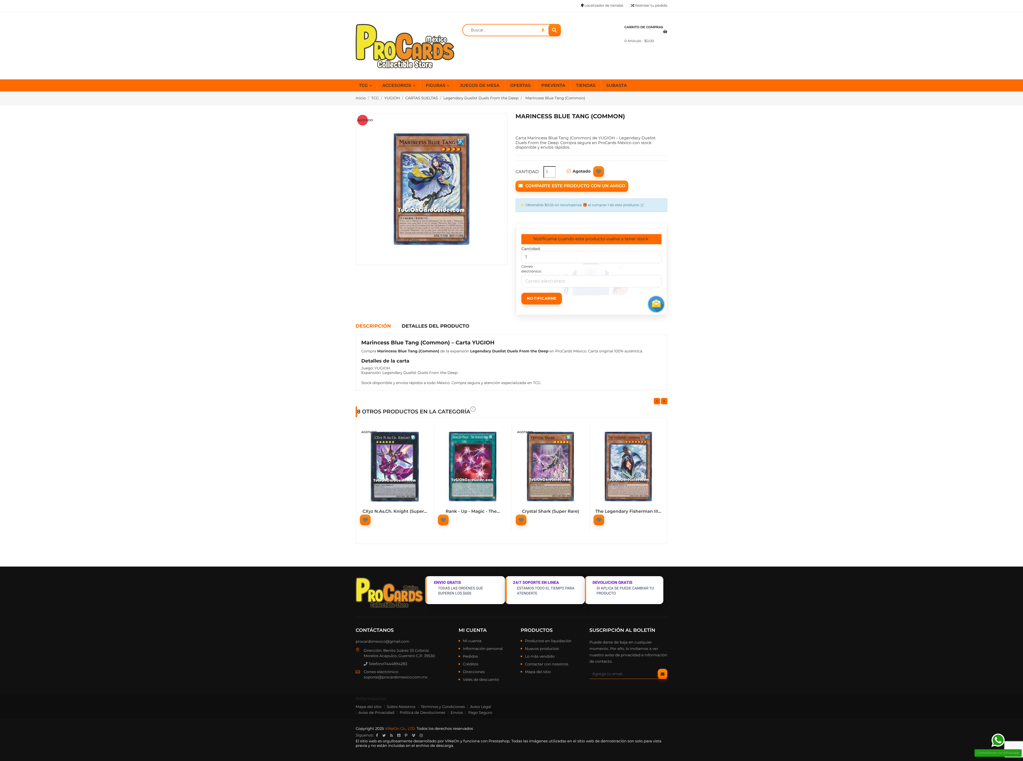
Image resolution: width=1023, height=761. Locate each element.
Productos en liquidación (548, 641)
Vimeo (413, 735)
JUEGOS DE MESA (479, 85)
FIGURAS (436, 85)
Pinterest (406, 735)
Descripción (373, 326)
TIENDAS (586, 85)
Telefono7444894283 (387, 663)
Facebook (377, 735)
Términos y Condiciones (443, 706)
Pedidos (470, 656)
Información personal (483, 649)
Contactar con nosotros (546, 664)
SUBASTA (616, 85)
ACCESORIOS (397, 85)
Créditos (470, 664)
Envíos (457, 712)
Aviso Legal (480, 706)
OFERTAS (520, 85)
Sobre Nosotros (401, 706)
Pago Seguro (480, 712)
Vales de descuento (481, 680)
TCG (364, 85)
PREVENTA (553, 85)
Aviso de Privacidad (376, 712)
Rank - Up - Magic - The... (473, 511)
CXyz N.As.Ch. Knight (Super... (395, 511)
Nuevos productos (542, 649)
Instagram (421, 735)
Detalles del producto (435, 326)
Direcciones (474, 672)
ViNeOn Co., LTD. (400, 728)
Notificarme (541, 298)
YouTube (398, 735)
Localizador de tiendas (603, 5)
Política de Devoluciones (422, 712)
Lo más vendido (539, 656)
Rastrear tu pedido (650, 5)
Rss (391, 735)
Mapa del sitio (538, 672)
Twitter (384, 735)
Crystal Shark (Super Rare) (550, 511)
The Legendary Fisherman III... (628, 511)
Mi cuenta (472, 630)
